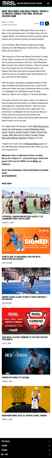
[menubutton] (48, 3)
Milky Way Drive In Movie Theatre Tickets (26, 135)
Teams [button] (4, 446)
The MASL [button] (5, 441)
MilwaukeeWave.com (34, 143)
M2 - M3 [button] (4, 454)
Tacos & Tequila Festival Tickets (22, 132)
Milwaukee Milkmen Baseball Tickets (18, 137)
